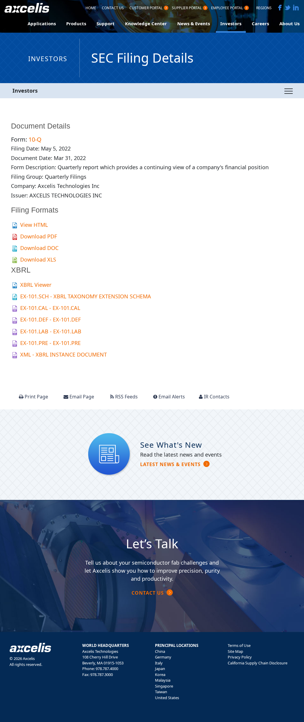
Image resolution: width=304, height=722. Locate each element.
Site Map (235, 651)
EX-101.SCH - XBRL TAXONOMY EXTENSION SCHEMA (85, 296)
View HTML (34, 224)
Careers (260, 23)
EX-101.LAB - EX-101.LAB (50, 331)
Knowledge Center (146, 23)
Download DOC (39, 247)
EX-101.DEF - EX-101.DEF (50, 319)
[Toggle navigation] (288, 91)
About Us (289, 23)
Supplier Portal (187, 8)
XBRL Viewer (35, 284)
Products (76, 23)
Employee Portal (227, 8)
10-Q (35, 139)
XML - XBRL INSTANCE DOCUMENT (63, 354)
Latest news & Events (170, 464)
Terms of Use (239, 645)
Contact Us (113, 8)
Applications (42, 23)
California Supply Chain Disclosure (257, 663)
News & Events (193, 23)
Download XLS (38, 259)
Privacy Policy (240, 657)
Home (91, 8)
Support (105, 23)
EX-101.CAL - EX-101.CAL (50, 307)
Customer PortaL (145, 8)
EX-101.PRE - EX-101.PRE (50, 342)
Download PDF (38, 236)
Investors (230, 23)
